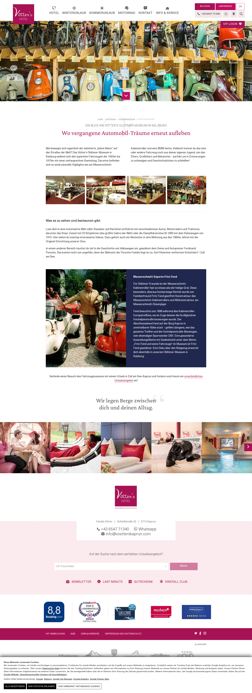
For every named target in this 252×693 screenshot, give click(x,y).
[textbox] (111, 566)
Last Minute (112, 582)
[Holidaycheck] (196, 612)
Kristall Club (175, 582)
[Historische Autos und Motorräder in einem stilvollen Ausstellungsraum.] (65, 190)
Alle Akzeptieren (15, 686)
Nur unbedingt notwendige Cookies (79, 686)
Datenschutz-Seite (50, 668)
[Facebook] (200, 634)
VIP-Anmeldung (55, 634)
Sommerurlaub (102, 13)
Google (39, 679)
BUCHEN (205, 6)
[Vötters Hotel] (22, 14)
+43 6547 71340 (114, 529)
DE (240, 6)
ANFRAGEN (225, 6)
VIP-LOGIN (230, 24)
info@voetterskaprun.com (128, 534)
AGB (73, 634)
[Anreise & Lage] (233, 14)
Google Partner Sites (99, 679)
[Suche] (241, 14)
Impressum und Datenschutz (123, 634)
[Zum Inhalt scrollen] (126, 96)
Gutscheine (143, 582)
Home (100, 119)
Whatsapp (147, 529)
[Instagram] (204, 634)
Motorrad (126, 13)
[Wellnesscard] (125, 612)
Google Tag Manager (62, 679)
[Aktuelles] (196, 634)
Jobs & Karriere (90, 634)
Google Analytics (81, 679)
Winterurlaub (74, 13)
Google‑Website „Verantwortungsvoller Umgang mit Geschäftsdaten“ (35, 674)
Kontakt (146, 13)
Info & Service (167, 13)
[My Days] (160, 612)
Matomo (48, 679)
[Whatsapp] (226, 14)
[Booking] (54, 612)
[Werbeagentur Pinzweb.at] (200, 644)
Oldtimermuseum (127, 119)
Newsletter (81, 582)
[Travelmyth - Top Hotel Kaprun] (90, 612)
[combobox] (111, 566)
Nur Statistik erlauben (41, 686)
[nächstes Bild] (248, 447)
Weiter (184, 566)
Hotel (54, 13)
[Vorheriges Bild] (4, 447)
